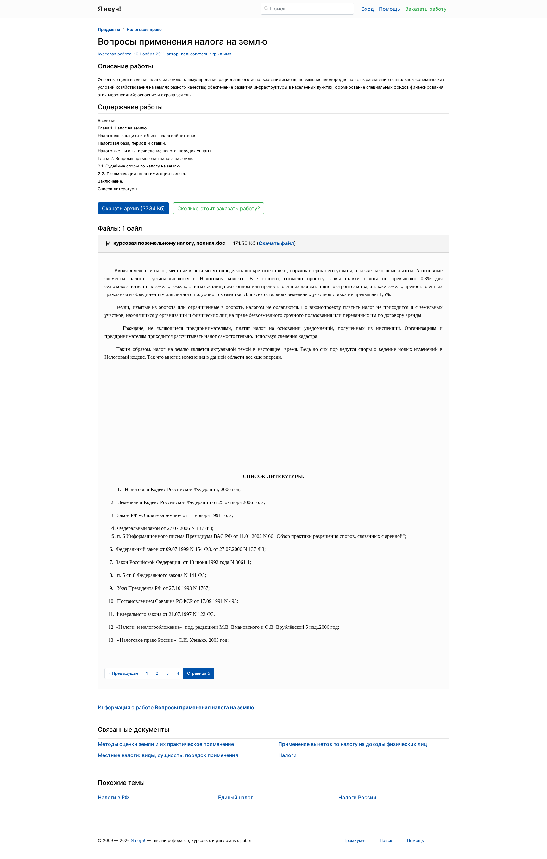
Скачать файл (276, 243)
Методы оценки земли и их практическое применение (166, 744)
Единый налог (235, 797)
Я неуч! (138, 840)
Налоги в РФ (113, 797)
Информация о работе (176, 707)
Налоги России (357, 797)
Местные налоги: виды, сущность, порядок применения (168, 755)
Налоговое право (144, 29)
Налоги (287, 755)
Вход (368, 9)
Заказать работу (426, 9)
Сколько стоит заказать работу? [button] (218, 208)
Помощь (389, 9)
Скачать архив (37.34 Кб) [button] (133, 208)
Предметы (109, 29)
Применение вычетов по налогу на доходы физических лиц (352, 744)
